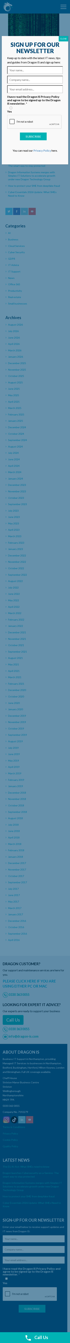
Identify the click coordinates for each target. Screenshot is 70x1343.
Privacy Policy (42, 150)
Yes (9, 111)
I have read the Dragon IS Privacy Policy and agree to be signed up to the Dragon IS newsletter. (33, 100)
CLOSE (63, 38)
